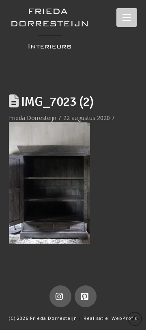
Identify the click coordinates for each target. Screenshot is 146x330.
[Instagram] (60, 296)
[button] (126, 17)
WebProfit (124, 318)
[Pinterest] (86, 296)
